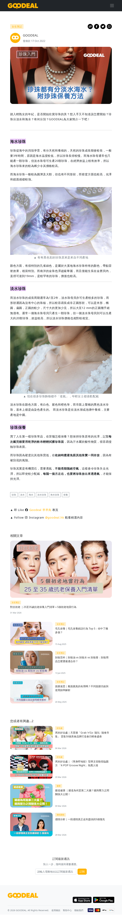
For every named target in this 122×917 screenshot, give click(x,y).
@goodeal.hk (54, 517)
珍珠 (14, 494)
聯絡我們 (78, 910)
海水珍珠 (54, 494)
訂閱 (82, 871)
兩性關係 (60, 814)
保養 (65, 494)
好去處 (59, 728)
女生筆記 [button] (17, 26)
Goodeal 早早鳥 (40, 510)
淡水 (22, 494)
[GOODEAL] (23, 5)
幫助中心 (67, 910)
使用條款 (55, 910)
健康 (59, 786)
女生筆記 (15, 602)
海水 (31, 494)
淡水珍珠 (41, 494)
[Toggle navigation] (112, 5)
